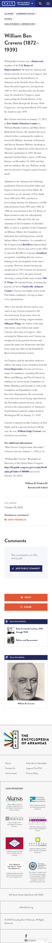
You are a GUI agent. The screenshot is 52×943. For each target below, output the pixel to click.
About (8, 763)
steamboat (41, 253)
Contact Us (10, 768)
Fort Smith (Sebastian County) (22, 123)
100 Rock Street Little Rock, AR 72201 (26, 894)
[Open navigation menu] (48, 3)
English (32, 940)
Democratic (38, 61)
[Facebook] (26, 936)
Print (28, 597)
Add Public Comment (28, 568)
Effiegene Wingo (12, 323)
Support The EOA (34, 768)
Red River (28, 244)
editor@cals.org (26, 907)
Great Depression (13, 369)
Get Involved (11, 773)
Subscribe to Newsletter (36, 763)
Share (28, 607)
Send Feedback (17, 519)
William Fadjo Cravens (29, 431)
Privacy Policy (32, 773)
